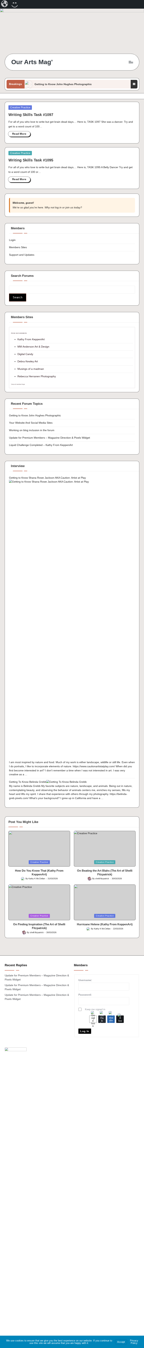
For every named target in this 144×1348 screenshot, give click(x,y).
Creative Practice (20, 107)
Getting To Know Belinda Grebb (27, 781)
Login (12, 239)
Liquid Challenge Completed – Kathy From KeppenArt (41, 444)
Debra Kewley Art (27, 361)
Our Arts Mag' (32, 62)
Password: (85, 994)
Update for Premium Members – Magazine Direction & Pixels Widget (49, 437)
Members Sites (18, 247)
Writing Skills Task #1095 (30, 160)
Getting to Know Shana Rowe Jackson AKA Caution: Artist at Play (47, 477)
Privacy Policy (134, 1341)
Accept (121, 1342)
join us (69, 207)
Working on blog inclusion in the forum (31, 430)
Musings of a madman (30, 368)
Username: (85, 980)
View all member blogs (18, 384)
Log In (84, 1031)
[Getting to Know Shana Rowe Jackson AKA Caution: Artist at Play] (72, 619)
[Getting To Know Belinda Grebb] (66, 781)
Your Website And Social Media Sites (30, 422)
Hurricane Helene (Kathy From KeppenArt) (105, 924)
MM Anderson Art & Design (33, 346)
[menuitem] (5, 4)
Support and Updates (21, 254)
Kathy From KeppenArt (31, 339)
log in (58, 207)
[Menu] (131, 62)
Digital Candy (25, 354)
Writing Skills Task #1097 (30, 115)
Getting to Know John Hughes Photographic (63, 84)
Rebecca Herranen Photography (36, 376)
